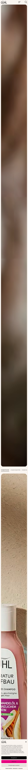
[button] (26, 742)
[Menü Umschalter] (19, 2)
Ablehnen (14, 761)
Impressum (20, 768)
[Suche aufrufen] (26, 2)
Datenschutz (15, 768)
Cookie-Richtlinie (8, 768)
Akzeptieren (14, 757)
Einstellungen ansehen (14, 765)
